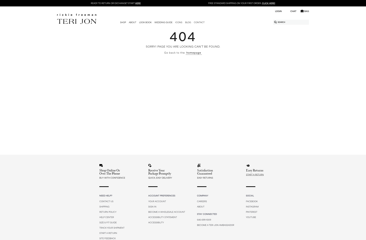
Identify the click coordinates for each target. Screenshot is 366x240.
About (200, 206)
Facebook (252, 201)
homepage (193, 52)
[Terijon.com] (76, 19)
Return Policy (108, 211)
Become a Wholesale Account (166, 211)
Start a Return (255, 174)
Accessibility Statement (162, 217)
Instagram (252, 206)
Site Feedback (107, 238)
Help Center (106, 217)
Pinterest (251, 211)
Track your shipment (112, 227)
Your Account (157, 201)
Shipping (104, 206)
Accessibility (156, 222)
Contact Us (106, 201)
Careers (202, 201)
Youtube (251, 217)
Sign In (152, 206)
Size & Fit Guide (108, 222)
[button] (123, 22)
